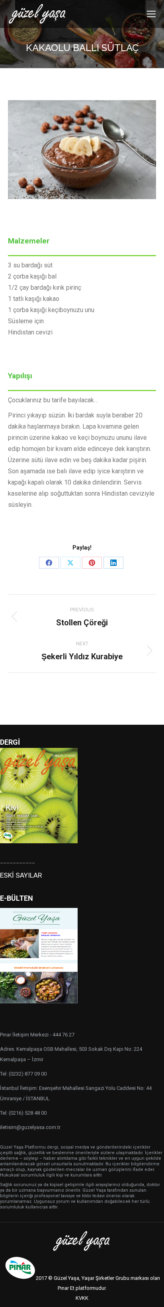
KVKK (82, 1298)
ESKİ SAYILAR (21, 875)
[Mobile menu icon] (151, 14)
